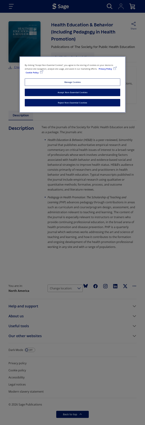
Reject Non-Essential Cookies (72, 102)
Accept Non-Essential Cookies (73, 92)
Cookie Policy (32, 72)
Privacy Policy (105, 68)
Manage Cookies (72, 82)
